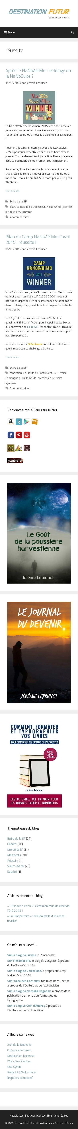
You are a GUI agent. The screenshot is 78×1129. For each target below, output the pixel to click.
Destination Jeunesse (20, 1055)
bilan (12, 206)
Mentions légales (58, 1115)
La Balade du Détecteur (31, 206)
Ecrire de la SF (18, 201)
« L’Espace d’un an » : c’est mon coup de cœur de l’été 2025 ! (38, 908)
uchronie (27, 212)
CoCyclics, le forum (19, 1050)
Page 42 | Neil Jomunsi (21, 1072)
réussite (15, 212)
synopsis (10, 383)
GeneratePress (64, 1123)
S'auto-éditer (15, 866)
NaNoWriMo (53, 206)
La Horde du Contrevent (37, 373)
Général (12, 844)
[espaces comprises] (20, 1077)
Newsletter (16, 1115)
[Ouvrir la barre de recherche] (72, 32)
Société (12, 871)
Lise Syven (14, 1066)
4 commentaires (20, 217)
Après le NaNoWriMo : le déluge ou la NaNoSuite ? (38, 73)
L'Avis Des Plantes (19, 1061)
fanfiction (16, 373)
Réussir (12, 860)
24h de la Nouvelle (19, 1044)
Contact (42, 1115)
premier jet (44, 378)
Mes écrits (14, 855)
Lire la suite (12, 191)
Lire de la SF (15, 849)
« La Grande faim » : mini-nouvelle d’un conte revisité (35, 918)
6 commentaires (20, 388)
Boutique (30, 1115)
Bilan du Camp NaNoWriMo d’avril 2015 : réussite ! (37, 239)
